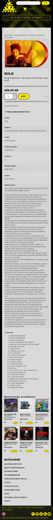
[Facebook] (33, 515)
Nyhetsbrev (7, 510)
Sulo (6, 121)
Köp (23, 96)
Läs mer (29, 422)
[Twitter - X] (41, 515)
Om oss (11, 507)
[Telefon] (45, 515)
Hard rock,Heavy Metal (15, 479)
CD (18, 17)
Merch (38, 17)
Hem (6, 35)
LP (12, 17)
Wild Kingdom (10, 140)
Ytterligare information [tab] (17, 112)
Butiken (19, 507)
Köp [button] (15, 422)
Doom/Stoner (11, 471)
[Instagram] (37, 515)
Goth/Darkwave (12, 475)
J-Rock (7, 482)
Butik (11, 35)
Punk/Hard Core (12, 490)
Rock (6, 494)
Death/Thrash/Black (14, 468)
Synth (7, 501)
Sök (45, 3)
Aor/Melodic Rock (13, 464)
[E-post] (49, 515)
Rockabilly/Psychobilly (15, 497)
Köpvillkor (37, 507)
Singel (27, 17)
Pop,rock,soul (11, 486)
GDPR (28, 507)
